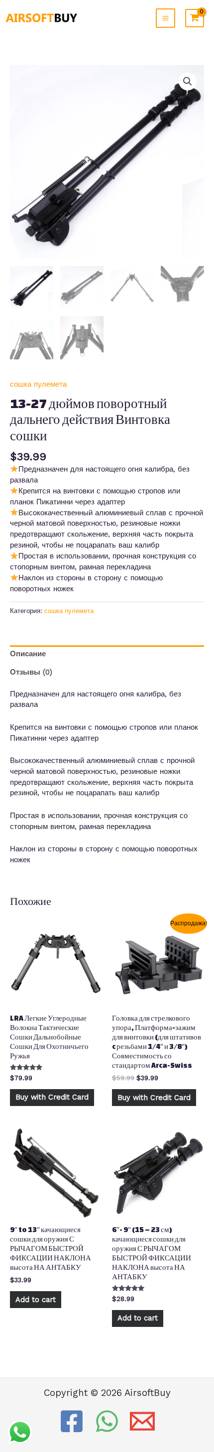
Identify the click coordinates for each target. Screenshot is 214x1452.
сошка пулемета (38, 384)
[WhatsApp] (107, 1421)
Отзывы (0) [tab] (31, 672)
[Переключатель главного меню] (165, 18)
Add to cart (35, 1299)
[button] (188, 81)
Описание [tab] (28, 653)
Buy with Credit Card (52, 1097)
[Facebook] (72, 1421)
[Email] (142, 1421)
